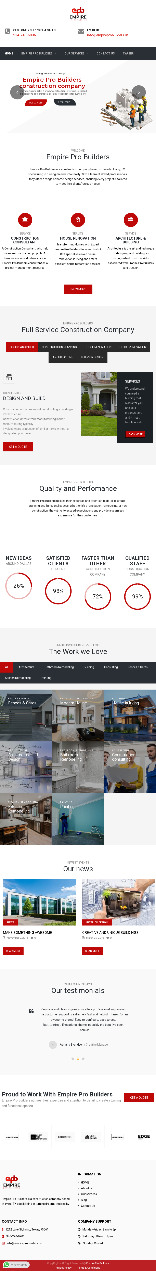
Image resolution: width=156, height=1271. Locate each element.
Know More (78, 289)
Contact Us (88, 1205)
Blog (84, 1200)
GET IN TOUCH (65, 102)
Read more (13, 950)
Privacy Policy (64, 1267)
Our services (89, 1194)
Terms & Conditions (88, 1267)
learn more (135, 434)
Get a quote (139, 1097)
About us (87, 1188)
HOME (85, 1182)
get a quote (18, 446)
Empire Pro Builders (97, 1263)
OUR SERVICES (35, 103)
